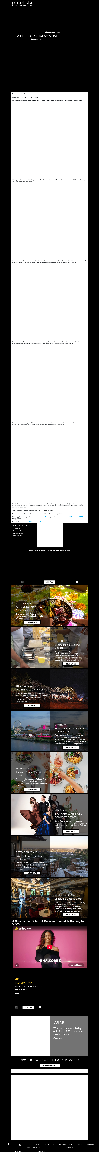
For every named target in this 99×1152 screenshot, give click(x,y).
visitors (83, 9)
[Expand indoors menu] (79, 9)
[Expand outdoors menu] (47, 9)
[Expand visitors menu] (86, 9)
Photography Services (67, 1144)
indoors (76, 9)
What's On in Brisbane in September (28, 988)
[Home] (22, 3)
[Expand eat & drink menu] (38, 9)
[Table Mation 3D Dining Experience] (49, 605)
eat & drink (35, 9)
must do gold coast (34, 1147)
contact (70, 1147)
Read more (32, 622)
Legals (81, 1144)
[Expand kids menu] (30, 9)
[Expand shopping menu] (66, 9)
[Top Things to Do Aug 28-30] (49, 689)
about (29, 1144)
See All (49, 582)
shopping (63, 9)
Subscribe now (49, 1065)
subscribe (90, 1144)
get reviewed (49, 1144)
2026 (17, 993)
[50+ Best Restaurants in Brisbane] (49, 856)
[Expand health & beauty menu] (58, 9)
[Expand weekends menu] (25, 9)
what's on (15, 9)
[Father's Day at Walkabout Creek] (49, 772)
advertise (38, 1144)
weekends (21, 9)
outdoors (43, 9)
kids (28, 9)
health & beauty (53, 9)
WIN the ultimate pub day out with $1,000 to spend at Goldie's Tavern (68, 1031)
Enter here (57, 1038)
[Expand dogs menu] (71, 9)
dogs (69, 9)
